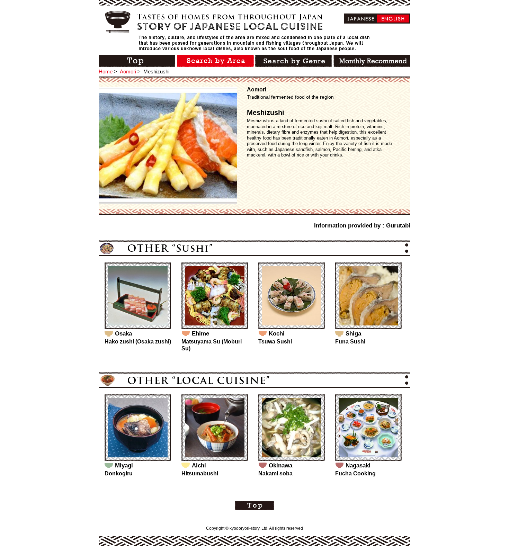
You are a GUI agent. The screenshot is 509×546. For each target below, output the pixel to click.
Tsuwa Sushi (275, 341)
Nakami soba (275, 473)
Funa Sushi (350, 341)
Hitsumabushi (199, 473)
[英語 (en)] (393, 19)
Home (106, 71)
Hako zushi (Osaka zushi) (138, 341)
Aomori (128, 71)
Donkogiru (119, 473)
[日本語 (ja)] (361, 19)
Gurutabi (398, 225)
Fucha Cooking (355, 473)
